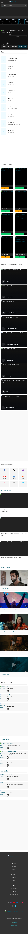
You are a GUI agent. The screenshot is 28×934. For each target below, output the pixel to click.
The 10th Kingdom (6, 209)
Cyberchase (4, 231)
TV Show (18, 36)
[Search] (25, 5)
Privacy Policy (14, 897)
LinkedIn (13, 478)
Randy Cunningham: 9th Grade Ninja (21, 254)
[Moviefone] (14, 2)
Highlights (14, 17)
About (14, 885)
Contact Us (14, 888)
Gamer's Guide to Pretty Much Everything (21, 231)
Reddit (23, 478)
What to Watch (14, 874)
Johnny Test (18, 209)
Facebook (6, 902)
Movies (14, 863)
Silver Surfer (5, 254)
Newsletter (13, 906)
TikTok (22, 902)
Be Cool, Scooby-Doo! (21, 186)
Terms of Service (14, 894)
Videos (14, 877)
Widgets (15, 906)
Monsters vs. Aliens (6, 186)
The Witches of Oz (5, 27)
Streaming (14, 869)
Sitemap (14, 891)
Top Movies (5, 739)
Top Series (4, 771)
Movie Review (10, 688)
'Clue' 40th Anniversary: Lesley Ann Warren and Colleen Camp (12, 510)
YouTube (4, 478)
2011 (10, 34)
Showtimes (14, 872)
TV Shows (14, 866)
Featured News (6, 490)
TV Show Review (10, 706)
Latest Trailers (5, 567)
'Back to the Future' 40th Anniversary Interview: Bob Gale (14, 534)
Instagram (11, 902)
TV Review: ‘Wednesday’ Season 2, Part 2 (11, 557)
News (14, 880)
